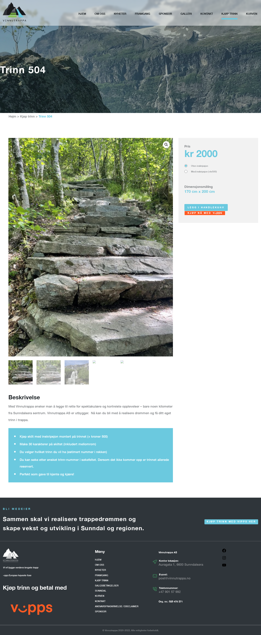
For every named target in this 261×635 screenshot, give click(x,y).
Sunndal (100, 590)
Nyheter (120, 13)
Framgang (142, 13)
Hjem (82, 13)
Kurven (251, 13)
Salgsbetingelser (106, 585)
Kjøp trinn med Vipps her (231, 521)
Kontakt (206, 13)
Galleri (186, 13)
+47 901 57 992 (170, 592)
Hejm (12, 116)
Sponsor (165, 13)
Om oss (100, 13)
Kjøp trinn (229, 13)
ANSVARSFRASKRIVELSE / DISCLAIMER (116, 606)
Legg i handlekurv (206, 207)
